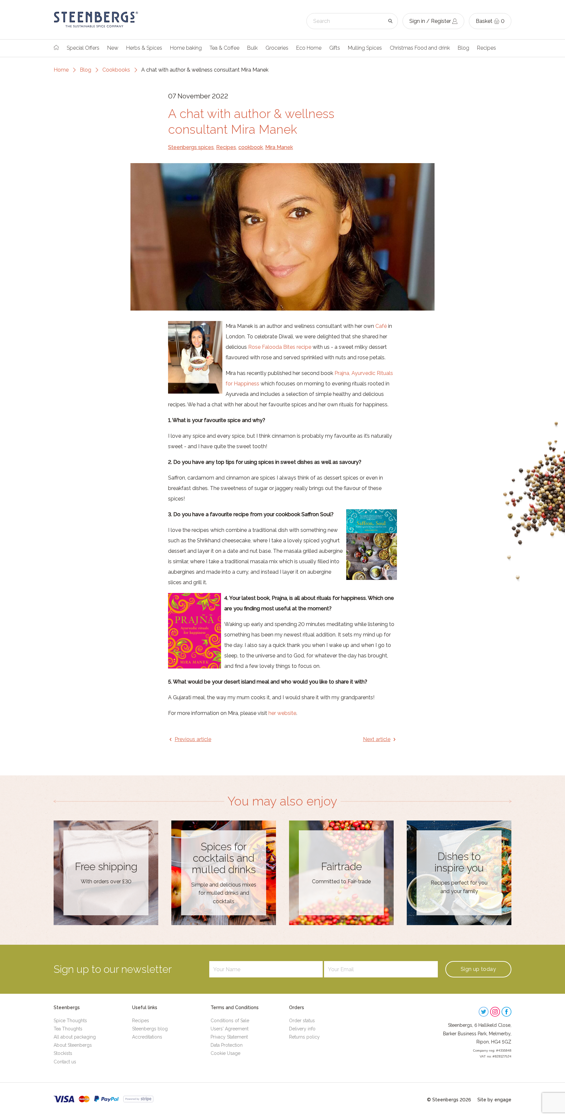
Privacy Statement (229, 1037)
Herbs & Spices (144, 48)
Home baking (186, 48)
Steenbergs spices (191, 147)
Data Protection (227, 1045)
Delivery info (302, 1028)
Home (61, 70)
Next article (376, 739)
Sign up (478, 969)
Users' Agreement (229, 1028)
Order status (302, 1020)
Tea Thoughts (68, 1028)
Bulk (252, 48)
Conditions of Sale (230, 1020)
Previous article (193, 739)
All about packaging (75, 1037)
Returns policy (304, 1037)
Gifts (334, 48)
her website (282, 713)
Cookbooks (116, 70)
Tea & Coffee (224, 48)
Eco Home (308, 48)
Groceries (276, 48)
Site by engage (494, 1099)
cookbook (250, 147)
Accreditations (147, 1037)
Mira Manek (279, 147)
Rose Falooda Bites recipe (279, 347)
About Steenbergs (73, 1045)
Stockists (63, 1053)
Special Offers (83, 48)
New (112, 48)
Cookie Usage (225, 1053)
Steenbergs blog (150, 1028)
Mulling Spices (365, 48)
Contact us (65, 1061)
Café (381, 326)
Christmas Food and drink (420, 48)
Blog (463, 48)
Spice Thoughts (70, 1020)
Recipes (486, 48)
